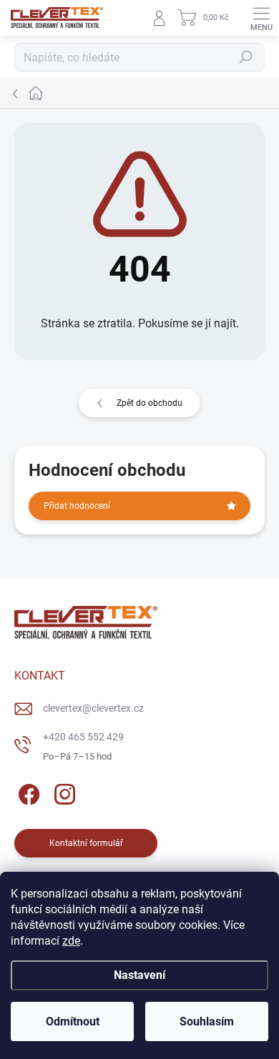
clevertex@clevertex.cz (93, 708)
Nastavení (139, 975)
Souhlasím (207, 1021)
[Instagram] (62, 792)
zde (71, 941)
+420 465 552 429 (83, 736)
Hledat (246, 57)
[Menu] (261, 18)
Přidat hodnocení (77, 506)
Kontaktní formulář (86, 843)
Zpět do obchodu (149, 403)
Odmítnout (72, 1021)
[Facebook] (26, 792)
